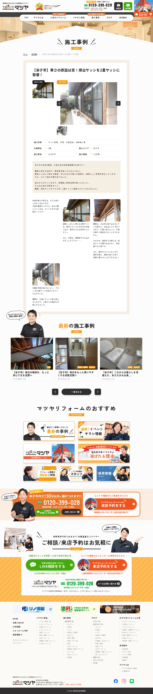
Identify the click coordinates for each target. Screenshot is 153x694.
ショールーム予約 (20, 630)
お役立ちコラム (98, 624)
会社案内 (125, 649)
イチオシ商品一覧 (45, 621)
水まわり (70, 635)
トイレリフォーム (45, 630)
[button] (59, 103)
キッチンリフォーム (45, 624)
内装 (68, 643)
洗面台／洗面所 (72, 632)
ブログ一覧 (96, 621)
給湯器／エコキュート (102, 641)
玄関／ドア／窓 (72, 641)
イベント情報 (126, 654)
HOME (15, 618)
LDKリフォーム (44, 638)
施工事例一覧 (69, 621)
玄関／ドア (99, 646)
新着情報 (125, 657)
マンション (71, 652)
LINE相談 (17, 626)
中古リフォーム (72, 654)
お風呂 (69, 627)
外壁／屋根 (71, 638)
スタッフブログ (98, 660)
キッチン (70, 624)
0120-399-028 (62, 502)
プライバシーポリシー (20, 640)
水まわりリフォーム (128, 632)
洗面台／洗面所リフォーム (131, 630)
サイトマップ (17, 643)
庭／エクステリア (101, 654)
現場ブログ (96, 657)
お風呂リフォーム (45, 627)
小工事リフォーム (45, 643)
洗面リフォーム (44, 632)
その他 (95, 663)
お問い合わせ (18, 622)
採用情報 (16, 634)
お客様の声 (126, 671)
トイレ (69, 630)
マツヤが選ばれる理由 (129, 668)
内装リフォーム (127, 638)
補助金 (124, 660)
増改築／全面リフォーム (47, 641)
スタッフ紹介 (126, 652)
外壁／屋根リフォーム (46, 635)
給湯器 (69, 657)
